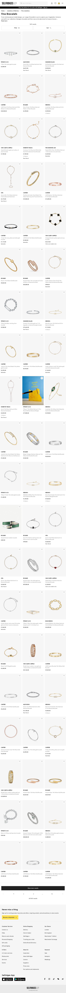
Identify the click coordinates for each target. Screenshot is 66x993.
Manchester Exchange (51, 939)
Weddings (47, 959)
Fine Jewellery (25, 11)
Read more (4, 21)
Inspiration (26, 953)
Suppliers (26, 962)
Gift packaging (6, 946)
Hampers (47, 956)
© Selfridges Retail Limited (33, 990)
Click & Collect (27, 933)
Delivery (25, 929)
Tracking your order (29, 939)
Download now (42, 7)
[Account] (51, 3)
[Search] (21, 3)
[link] (11, 64)
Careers (25, 959)
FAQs (3, 933)
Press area (26, 966)
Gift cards (4, 942)
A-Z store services (7, 953)
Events (4, 962)
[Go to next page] (63, 894)
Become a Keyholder (9, 917)
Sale (46, 953)
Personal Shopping (7, 939)
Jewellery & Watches (13, 11)
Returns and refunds (8, 936)
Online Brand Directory (29, 942)
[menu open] (62, 3)
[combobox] (35, 3)
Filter (15, 28)
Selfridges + (26, 936)
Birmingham (48, 933)
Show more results (33, 888)
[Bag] (59, 3)
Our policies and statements (31, 969)
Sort (48, 28)
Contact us (5, 929)
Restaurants (5, 956)
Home (3, 11)
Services (4, 959)
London (47, 929)
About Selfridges (28, 956)
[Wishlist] (55, 3)
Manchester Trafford (50, 936)
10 (52, 894)
